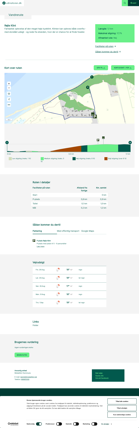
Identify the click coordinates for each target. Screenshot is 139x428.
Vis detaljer (105, 424)
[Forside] (11, 3)
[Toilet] (103, 137)
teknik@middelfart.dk (28, 377)
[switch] (59, 424)
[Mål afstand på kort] (9, 105)
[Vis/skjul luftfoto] (9, 94)
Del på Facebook (102, 378)
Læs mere (40, 246)
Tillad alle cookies (122, 401)
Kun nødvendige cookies (122, 415)
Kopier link (99, 375)
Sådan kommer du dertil (106, 51)
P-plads (36, 199)
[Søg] (125, 3)
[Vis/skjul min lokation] (9, 99)
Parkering (37, 231)
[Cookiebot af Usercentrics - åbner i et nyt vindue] (13, 424)
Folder (35, 325)
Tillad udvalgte (122, 408)
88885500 (25, 379)
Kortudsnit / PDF (122, 68)
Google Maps (87, 231)
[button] (133, 3)
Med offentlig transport (68, 231)
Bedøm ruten (22, 355)
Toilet (35, 203)
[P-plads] (98, 140)
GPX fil (100, 68)
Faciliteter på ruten (104, 46)
